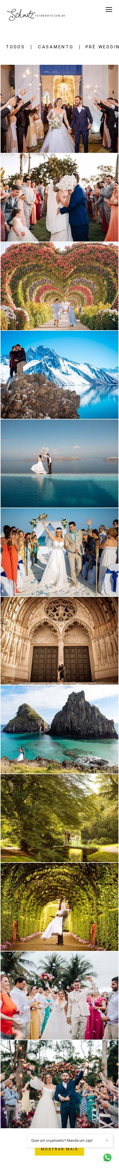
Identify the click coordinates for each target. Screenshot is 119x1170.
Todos (15, 47)
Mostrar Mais (59, 1149)
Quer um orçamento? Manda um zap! (62, 1140)
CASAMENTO (56, 47)
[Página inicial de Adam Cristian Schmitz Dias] (36, 15)
